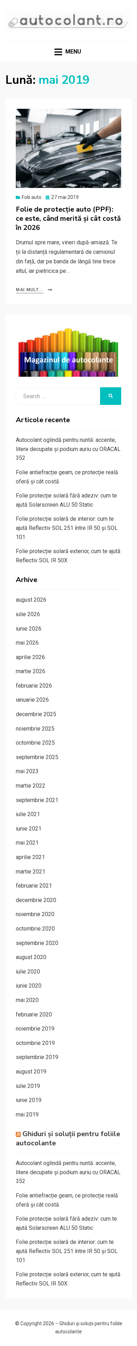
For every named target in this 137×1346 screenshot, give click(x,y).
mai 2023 (27, 771)
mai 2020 (27, 1000)
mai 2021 (27, 842)
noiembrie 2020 (35, 914)
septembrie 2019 (37, 1057)
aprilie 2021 (30, 857)
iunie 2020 (28, 985)
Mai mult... (30, 289)
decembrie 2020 (36, 900)
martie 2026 (30, 671)
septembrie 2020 (37, 943)
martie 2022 (30, 785)
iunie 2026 (28, 628)
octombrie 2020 (35, 928)
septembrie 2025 (37, 757)
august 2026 (31, 599)
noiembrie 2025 (35, 728)
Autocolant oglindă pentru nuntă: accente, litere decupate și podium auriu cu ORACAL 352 (68, 449)
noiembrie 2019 (35, 1028)
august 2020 (31, 957)
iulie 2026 (28, 614)
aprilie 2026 (30, 657)
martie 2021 (30, 871)
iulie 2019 (28, 1086)
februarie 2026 (34, 685)
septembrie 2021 (37, 800)
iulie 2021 (28, 814)
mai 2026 (27, 642)
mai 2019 (27, 1114)
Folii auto (31, 197)
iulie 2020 (28, 971)
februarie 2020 (34, 1014)
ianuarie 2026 (32, 699)
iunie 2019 (28, 1100)
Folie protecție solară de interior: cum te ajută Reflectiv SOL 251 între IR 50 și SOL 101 (67, 527)
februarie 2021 (34, 885)
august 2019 (31, 1071)
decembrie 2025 (36, 714)
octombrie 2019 (35, 1043)
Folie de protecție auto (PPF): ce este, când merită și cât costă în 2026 (68, 218)
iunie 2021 (28, 828)
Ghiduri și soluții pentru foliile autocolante (68, 1138)
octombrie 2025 (35, 742)
